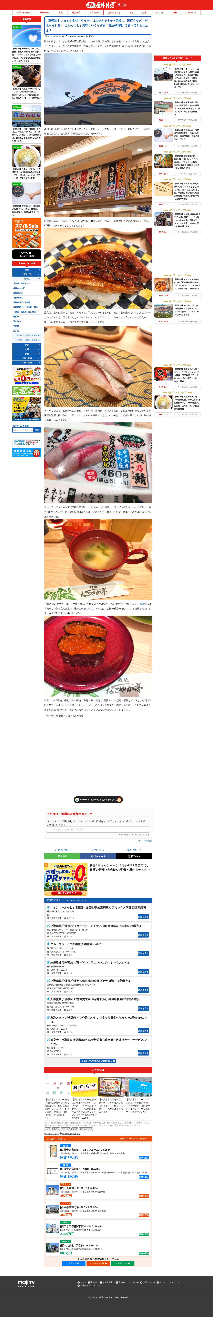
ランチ (47, 1129)
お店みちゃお (114, 12)
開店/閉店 (76, 12)
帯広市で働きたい (56, 900)
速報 (175, 12)
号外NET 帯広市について (91, 1285)
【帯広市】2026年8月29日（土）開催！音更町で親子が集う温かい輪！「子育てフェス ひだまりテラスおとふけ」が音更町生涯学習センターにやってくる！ (26, 55)
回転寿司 (55, 1129)
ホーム (83, 1282)
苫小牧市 (17, 321)
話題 (144, 12)
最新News (45, 12)
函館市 (16, 317)
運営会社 (94, 1282)
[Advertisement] (177, 36)
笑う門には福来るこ (71, 1133)
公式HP (143, 603)
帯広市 (122, 5)
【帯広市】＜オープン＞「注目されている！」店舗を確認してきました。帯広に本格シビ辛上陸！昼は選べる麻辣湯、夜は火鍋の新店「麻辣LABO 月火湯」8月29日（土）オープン (187, 78)
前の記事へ (63, 850)
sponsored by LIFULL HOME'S (134, 1139)
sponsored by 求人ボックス (78, 900)
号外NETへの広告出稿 (129, 1282)
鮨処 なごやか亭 (86, 1129)
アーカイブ (191, 12)
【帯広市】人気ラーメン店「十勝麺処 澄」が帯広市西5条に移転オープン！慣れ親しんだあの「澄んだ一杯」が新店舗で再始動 (187, 403)
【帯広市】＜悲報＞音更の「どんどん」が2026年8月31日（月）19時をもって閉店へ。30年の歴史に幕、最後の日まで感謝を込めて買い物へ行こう (26, 135)
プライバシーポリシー (169, 1282)
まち (131, 12)
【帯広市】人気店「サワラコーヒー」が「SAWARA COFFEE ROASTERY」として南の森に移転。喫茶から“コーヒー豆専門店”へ (26, 95)
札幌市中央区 (19, 288)
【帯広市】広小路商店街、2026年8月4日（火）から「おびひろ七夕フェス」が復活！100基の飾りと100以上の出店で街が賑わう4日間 (186, 162)
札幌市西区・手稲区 (21, 302)
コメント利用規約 (145, 841)
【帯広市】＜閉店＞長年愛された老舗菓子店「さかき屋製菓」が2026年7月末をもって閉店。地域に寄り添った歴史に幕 (187, 108)
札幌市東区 (18, 298)
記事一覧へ (98, 850)
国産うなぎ (65, 1129)
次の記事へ (133, 850)
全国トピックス (24, 12)
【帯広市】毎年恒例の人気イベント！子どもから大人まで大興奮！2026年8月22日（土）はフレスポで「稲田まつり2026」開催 (187, 375)
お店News (94, 12)
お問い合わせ (149, 1282)
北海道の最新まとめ (21, 284)
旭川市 (16, 331)
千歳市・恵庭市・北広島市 (24, 312)
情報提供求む (108, 1282)
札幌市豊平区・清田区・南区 (25, 307)
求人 (61, 12)
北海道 (91, 36)
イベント (160, 12)
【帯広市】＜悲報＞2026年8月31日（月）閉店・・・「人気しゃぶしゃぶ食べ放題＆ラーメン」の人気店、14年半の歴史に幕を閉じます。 (187, 220)
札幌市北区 (18, 293)
